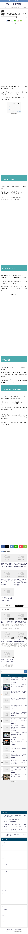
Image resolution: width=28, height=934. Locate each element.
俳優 (2, 925)
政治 (2, 880)
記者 (2, 896)
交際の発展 (10, 109)
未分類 (2, 10)
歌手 (2, 906)
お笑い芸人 (4, 842)
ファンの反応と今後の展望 (14, 111)
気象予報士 (4, 890)
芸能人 (3, 893)
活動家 (3, 877)
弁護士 (3, 845)
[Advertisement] (14, 485)
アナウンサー (4, 899)
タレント (3, 883)
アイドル (3, 867)
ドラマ (3, 874)
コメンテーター (5, 871)
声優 (2, 912)
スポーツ (3, 861)
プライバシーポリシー (17, 929)
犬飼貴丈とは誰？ (12, 106)
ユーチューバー (5, 918)
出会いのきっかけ (12, 108)
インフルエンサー (5, 909)
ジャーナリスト (5, 864)
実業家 (3, 858)
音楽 (2, 848)
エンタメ (3, 855)
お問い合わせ (9, 929)
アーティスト (4, 902)
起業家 (3, 921)
